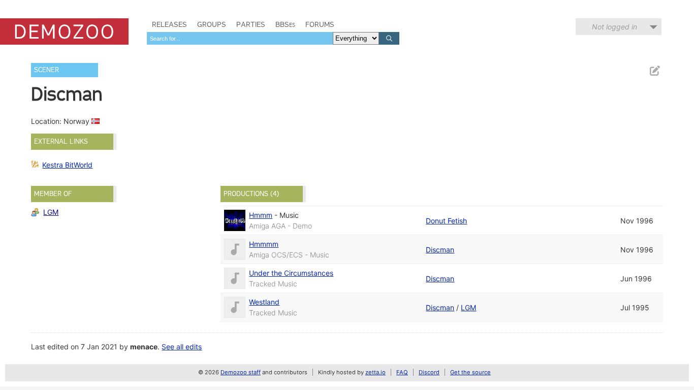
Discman (440, 249)
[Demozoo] (64, 31)
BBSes (285, 24)
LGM (50, 212)
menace (143, 346)
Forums (319, 24)
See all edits (182, 346)
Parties (250, 24)
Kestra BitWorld (67, 164)
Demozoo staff (240, 372)
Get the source (470, 372)
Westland (264, 302)
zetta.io (375, 372)
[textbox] (240, 38)
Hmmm (260, 215)
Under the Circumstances (291, 273)
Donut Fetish (446, 220)
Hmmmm (263, 244)
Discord (429, 372)
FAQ (402, 372)
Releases (169, 24)
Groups (211, 24)
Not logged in (614, 26)
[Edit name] (654, 70)
